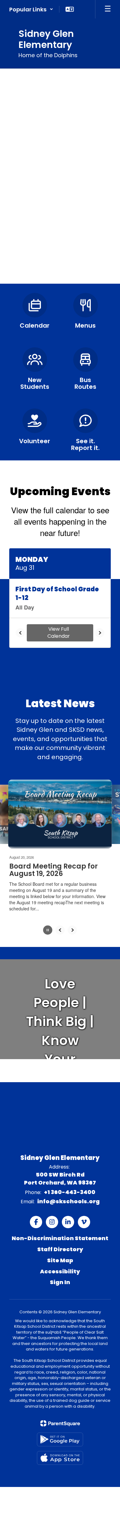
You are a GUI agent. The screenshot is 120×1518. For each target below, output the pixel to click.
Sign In (60, 1282)
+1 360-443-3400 (69, 1192)
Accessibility (60, 1271)
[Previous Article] (60, 930)
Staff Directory (60, 1249)
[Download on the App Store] (60, 1458)
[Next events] (99, 632)
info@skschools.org (68, 1201)
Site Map (60, 1260)
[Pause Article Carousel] (47, 930)
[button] (31, 9)
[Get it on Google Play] (60, 1439)
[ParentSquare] (60, 1423)
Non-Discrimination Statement (60, 1238)
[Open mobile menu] (107, 9)
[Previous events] (20, 632)
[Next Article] (72, 930)
